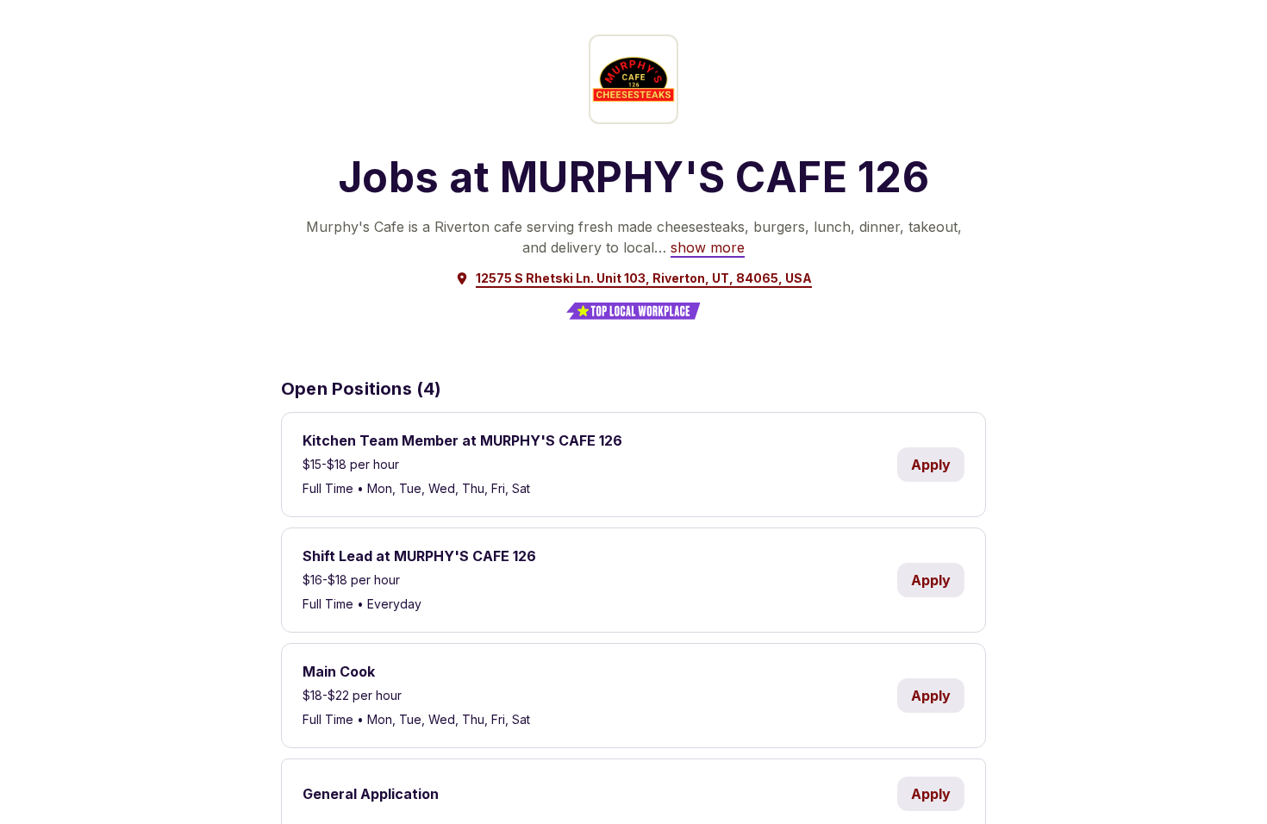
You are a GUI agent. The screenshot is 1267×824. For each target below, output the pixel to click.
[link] (708, 247)
